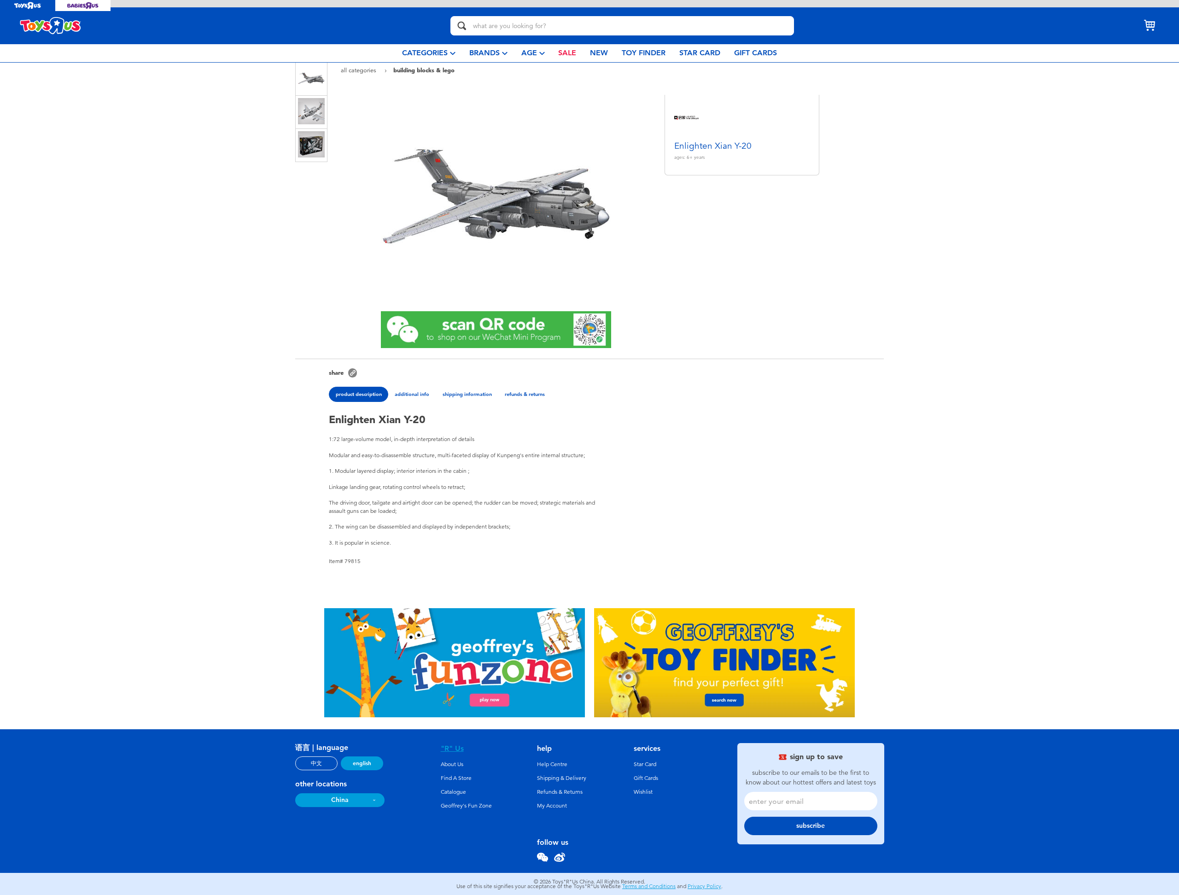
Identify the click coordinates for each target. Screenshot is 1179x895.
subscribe (810, 826)
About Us (452, 764)
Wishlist (643, 792)
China (340, 800)
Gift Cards (646, 778)
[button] (352, 372)
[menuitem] (428, 53)
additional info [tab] (412, 394)
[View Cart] (1149, 26)
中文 (316, 763)
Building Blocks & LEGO (424, 70)
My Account (552, 805)
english (362, 763)
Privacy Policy (704, 886)
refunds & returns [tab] (525, 394)
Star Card (645, 764)
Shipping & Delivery (561, 778)
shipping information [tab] (467, 394)
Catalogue (453, 792)
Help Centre (552, 764)
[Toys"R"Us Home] (50, 26)
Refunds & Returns (560, 792)
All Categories (359, 70)
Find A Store (456, 778)
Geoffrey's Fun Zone (466, 805)
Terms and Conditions (649, 886)
